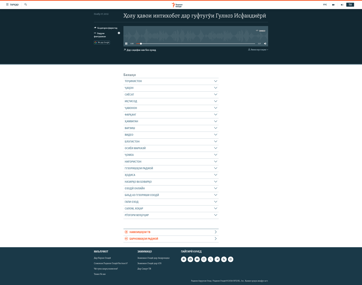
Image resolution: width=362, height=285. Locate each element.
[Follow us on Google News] (183, 259)
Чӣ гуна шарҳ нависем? (106, 269)
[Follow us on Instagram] (203, 259)
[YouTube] (333, 5)
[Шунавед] (342, 5)
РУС (325, 5)
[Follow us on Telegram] (217, 259)
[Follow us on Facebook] (190, 259)
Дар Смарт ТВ (144, 269)
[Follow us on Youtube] (197, 259)
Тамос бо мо (100, 274)
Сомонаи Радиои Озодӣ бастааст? (111, 263)
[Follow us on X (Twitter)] (210, 259)
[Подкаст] (230, 259)
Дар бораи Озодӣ (102, 258)
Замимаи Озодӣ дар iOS (149, 263)
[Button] (105, 28)
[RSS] (224, 259)
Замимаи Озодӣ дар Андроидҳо (153, 258)
